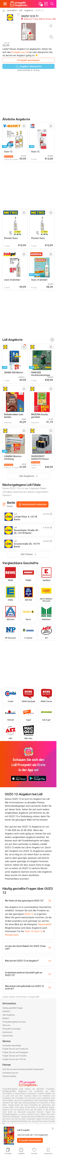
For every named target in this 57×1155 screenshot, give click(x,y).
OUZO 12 (28, 914)
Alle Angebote (8, 1015)
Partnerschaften (9, 1076)
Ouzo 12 (29, 931)
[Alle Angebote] (52, 339)
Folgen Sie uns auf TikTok (14, 1059)
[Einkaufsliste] (46, 3)
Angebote (28, 10)
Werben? (6, 1011)
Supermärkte (44, 924)
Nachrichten (7, 1036)
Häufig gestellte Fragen (12, 1008)
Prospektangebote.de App (14, 1022)
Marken (5, 1018)
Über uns (6, 1025)
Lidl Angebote (12, 340)
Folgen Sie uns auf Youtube (14, 1056)
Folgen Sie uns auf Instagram (15, 1052)
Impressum (7, 1032)
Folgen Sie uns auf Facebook (15, 1049)
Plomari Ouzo (12, 934)
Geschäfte (12, 10)
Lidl (20, 10)
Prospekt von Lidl (20, 52)
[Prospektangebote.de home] (19, 4)
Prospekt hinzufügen (11, 1029)
